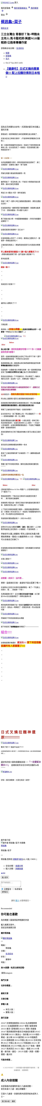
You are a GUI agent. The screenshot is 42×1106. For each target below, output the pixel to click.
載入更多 (5, 877)
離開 (13, 1101)
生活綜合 (20, 48)
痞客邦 (16, 859)
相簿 (7, 53)
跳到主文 (4, 28)
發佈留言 (5, 892)
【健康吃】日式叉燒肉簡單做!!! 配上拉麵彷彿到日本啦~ (23, 72)
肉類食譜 (19, 869)
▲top (3, 873)
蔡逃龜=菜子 (11, 22)
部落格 (8, 56)
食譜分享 (19, 866)
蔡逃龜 (4, 846)
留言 (21, 859)
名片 (7, 59)
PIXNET (10, 1068)
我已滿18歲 (6, 1101)
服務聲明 (25, 1070)
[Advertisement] (21, 101)
